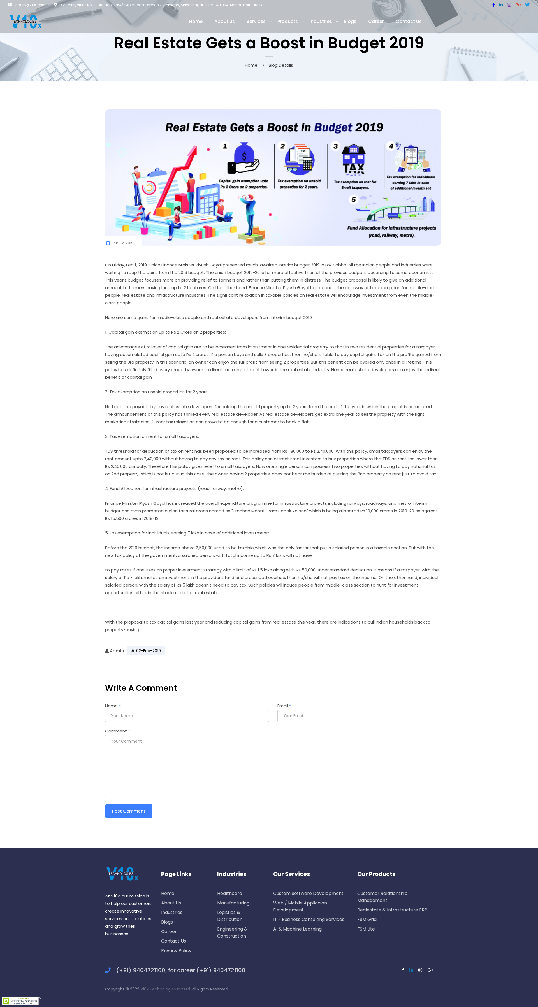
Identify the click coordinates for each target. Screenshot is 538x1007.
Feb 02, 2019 (122, 243)
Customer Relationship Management (382, 897)
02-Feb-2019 (148, 650)
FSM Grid (367, 919)
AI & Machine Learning (297, 929)
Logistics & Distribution (229, 916)
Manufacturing (233, 903)
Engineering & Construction (232, 932)
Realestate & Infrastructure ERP (392, 910)
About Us (171, 903)
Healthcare (229, 893)
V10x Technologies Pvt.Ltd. (165, 989)
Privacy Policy (176, 950)
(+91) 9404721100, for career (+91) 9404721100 (180, 970)
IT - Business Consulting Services (308, 919)
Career (169, 931)
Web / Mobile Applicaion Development (300, 906)
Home (251, 65)
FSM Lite (366, 929)
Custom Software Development (308, 893)
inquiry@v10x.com (30, 5)
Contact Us (173, 941)
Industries (171, 912)
